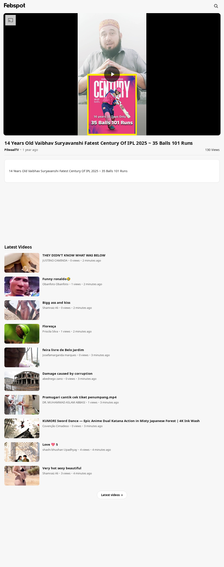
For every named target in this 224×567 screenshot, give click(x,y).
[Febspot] (14, 6)
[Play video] (112, 74)
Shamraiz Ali (50, 308)
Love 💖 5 (50, 444)
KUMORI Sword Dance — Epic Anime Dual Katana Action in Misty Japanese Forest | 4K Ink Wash (121, 421)
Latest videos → (112, 495)
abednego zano (52, 379)
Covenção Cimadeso (55, 426)
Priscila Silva (50, 331)
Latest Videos (18, 247)
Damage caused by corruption (67, 373)
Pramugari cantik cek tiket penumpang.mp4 (79, 397)
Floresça (49, 326)
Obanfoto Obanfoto (55, 284)
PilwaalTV (11, 150)
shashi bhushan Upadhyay (59, 450)
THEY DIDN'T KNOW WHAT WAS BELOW (73, 255)
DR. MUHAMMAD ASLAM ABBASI (63, 402)
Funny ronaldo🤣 (56, 279)
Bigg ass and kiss (56, 302)
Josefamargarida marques (59, 355)
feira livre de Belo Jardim (63, 350)
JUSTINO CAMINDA (54, 260)
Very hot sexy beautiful (61, 468)
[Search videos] (216, 6)
